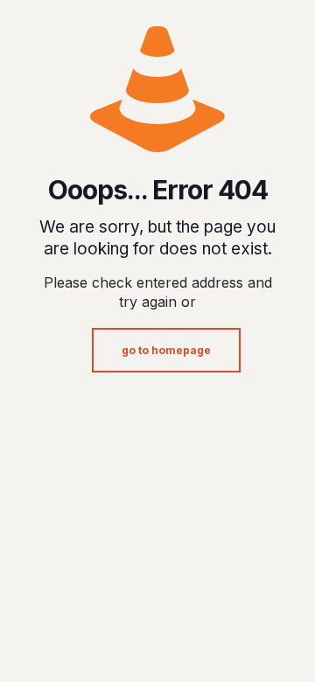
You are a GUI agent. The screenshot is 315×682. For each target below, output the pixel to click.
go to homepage (166, 350)
